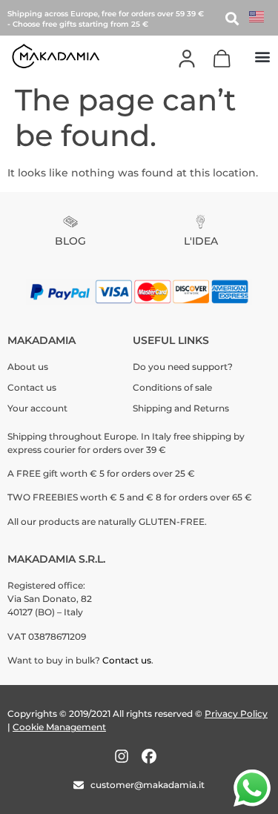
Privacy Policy (236, 713)
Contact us (126, 660)
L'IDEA (201, 241)
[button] (262, 56)
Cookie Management (59, 726)
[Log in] (187, 58)
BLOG (70, 241)
